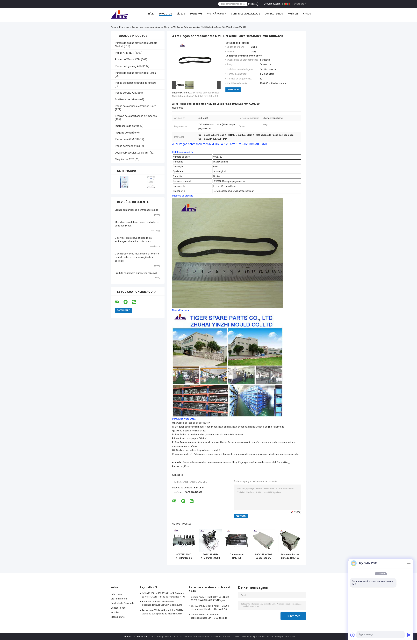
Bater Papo (233, 89)
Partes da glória (180, 466)
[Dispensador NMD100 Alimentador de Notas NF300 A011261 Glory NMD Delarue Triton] (236, 540)
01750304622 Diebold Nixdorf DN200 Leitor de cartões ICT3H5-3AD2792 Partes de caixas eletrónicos (210, 608)
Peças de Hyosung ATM (129, 66)
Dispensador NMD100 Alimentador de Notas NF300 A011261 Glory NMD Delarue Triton (236, 556)
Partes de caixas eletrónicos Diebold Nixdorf (209, 589)
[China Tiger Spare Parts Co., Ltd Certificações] (124, 182)
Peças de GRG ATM (126, 92)
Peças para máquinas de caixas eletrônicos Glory (263, 462)
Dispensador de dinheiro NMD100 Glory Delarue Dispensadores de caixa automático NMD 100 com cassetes (290, 556)
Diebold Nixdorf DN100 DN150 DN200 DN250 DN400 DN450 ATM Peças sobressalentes (210, 599)
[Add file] (352, 634)
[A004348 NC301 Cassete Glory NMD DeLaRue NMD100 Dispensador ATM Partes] (263, 540)
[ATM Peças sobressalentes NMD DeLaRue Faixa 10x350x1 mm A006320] (195, 60)
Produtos (165, 13)
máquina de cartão (125, 132)
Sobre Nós (196, 13)
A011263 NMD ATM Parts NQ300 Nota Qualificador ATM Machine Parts (210, 556)
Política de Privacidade (136, 636)
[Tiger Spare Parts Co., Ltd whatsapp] (127, 302)
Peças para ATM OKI (127, 139)
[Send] (408, 634)
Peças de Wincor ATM (127, 59)
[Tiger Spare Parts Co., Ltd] (119, 14)
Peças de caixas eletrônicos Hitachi (135, 82)
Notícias (293, 13)
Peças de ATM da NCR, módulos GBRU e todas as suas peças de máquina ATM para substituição (163, 612)
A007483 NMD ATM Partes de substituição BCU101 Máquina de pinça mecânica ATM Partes (183, 556)
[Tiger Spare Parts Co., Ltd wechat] (136, 302)
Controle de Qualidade (245, 13)
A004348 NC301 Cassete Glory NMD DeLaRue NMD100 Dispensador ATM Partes (263, 556)
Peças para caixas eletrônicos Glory (150, 27)
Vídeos (181, 13)
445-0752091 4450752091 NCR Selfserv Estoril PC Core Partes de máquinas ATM (163, 595)
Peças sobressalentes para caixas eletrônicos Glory (210, 462)
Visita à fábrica (216, 13)
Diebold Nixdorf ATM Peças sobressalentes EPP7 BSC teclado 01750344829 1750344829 (209, 616)
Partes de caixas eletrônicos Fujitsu (135, 72)
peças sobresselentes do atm (132, 152)
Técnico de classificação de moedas (136, 116)
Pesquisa (252, 4)
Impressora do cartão (127, 125)
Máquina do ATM (124, 159)
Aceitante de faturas (127, 99)
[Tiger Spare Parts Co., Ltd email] (119, 302)
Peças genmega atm (127, 146)
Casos (307, 13)
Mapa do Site (118, 617)
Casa (113, 27)
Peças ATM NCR (124, 52)
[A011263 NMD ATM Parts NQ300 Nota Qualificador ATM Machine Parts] (210, 540)
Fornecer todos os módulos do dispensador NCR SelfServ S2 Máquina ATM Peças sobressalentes (162, 603)
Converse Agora (272, 3)
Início (151, 13)
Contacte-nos (274, 13)
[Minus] (409, 563)
